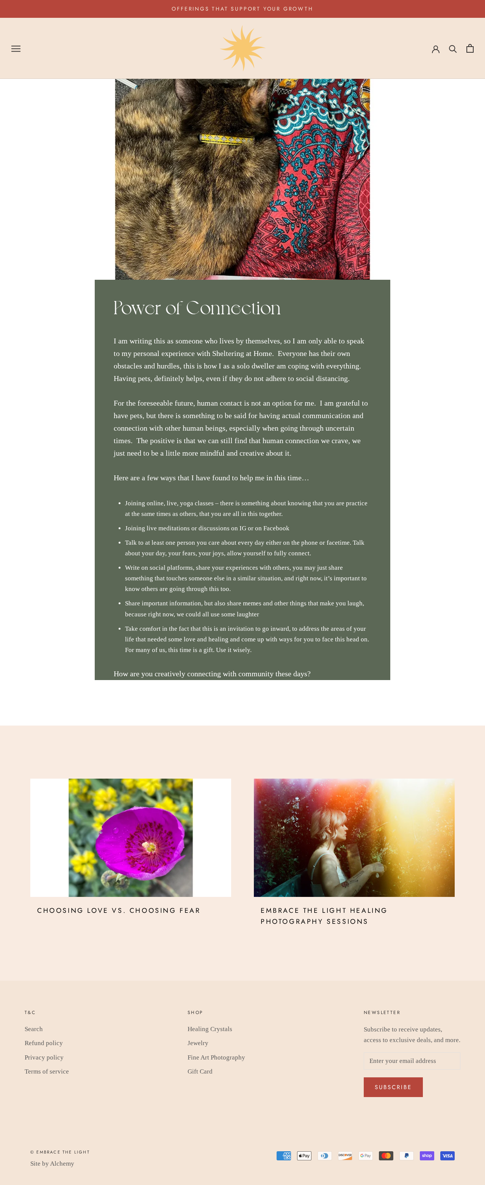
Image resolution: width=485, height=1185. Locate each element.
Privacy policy (44, 1057)
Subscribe (393, 1087)
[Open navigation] (15, 48)
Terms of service (47, 1071)
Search (34, 1029)
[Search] (453, 48)
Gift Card (200, 1071)
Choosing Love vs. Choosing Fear (119, 910)
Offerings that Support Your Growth (242, 9)
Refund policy (44, 1043)
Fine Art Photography (216, 1057)
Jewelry (198, 1043)
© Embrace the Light (60, 1152)
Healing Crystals (210, 1029)
